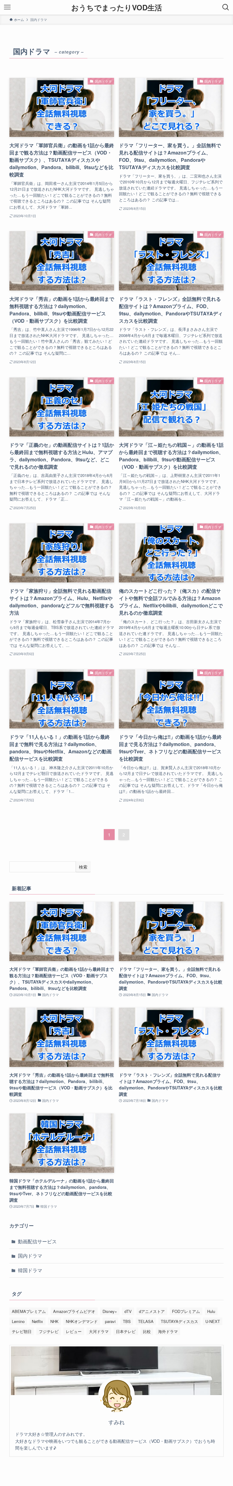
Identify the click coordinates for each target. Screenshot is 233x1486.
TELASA (146, 1321)
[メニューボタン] (7, 7)
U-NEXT (212, 1321)
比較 (147, 1331)
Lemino (18, 1321)
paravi (110, 1321)
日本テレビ (126, 1331)
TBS (127, 1321)
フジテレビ (49, 1331)
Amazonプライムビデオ (74, 1311)
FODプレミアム (186, 1311)
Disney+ (110, 1311)
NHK (54, 1321)
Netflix (37, 1321)
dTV (128, 1311)
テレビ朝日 (22, 1331)
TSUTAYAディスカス (179, 1321)
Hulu (211, 1311)
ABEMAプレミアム (29, 1311)
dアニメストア (152, 1311)
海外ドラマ (168, 1331)
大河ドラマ (99, 1331)
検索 (83, 867)
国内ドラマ (30, 1255)
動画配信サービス (37, 1241)
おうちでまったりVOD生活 (116, 7)
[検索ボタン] (225, 7)
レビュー (74, 1331)
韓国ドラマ (30, 1270)
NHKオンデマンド (82, 1321)
